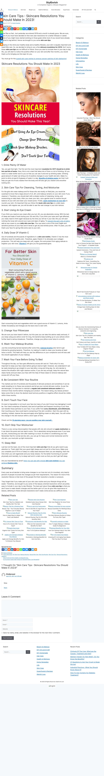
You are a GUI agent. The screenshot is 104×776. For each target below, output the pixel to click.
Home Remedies (55, 9)
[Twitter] (6, 28)
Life (77, 64)
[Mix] (18, 28)
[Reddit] (9, 28)
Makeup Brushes (24, 554)
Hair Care (23, 9)
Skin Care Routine (43, 554)
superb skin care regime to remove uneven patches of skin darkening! (41, 59)
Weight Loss (32, 9)
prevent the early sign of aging (59, 221)
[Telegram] (32, 28)
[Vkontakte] (23, 28)
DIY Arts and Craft (87, 9)
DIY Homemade (81, 49)
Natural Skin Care (34, 554)
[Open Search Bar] (95, 10)
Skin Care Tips (52, 554)
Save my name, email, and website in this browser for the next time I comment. (31, 633)
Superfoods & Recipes (84, 70)
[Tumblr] (29, 28)
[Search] (99, 22)
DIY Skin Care (16, 554)
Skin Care (79, 67)
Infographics (80, 61)
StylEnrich (52, 2)
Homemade (76, 9)
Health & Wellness (43, 9)
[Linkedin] (12, 28)
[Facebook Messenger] (26, 28)
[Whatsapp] (20, 28)
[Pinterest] (15, 28)
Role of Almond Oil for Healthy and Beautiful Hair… (16, 557)
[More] (35, 28)
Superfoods (66, 9)
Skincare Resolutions (62, 554)
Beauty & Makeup (13, 9)
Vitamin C (4, 556)
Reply (5, 588)
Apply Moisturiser (7, 554)
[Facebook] (3, 549)
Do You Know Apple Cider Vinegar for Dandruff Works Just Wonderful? (21, 559)
